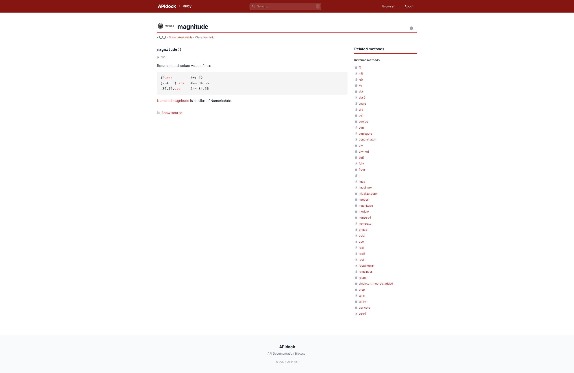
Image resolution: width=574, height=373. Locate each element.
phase (363, 229)
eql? (361, 157)
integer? (364, 199)
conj (361, 127)
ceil (361, 115)
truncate (364, 307)
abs (169, 78)
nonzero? (365, 217)
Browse (388, 6)
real (361, 247)
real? (362, 253)
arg (361, 109)
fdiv (361, 163)
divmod (364, 151)
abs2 (362, 97)
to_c (362, 295)
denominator (367, 139)
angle (362, 103)
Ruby (187, 6)
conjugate (365, 133)
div (361, 145)
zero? (362, 313)
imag (362, 181)
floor (362, 169)
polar (362, 235)
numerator (366, 223)
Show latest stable (181, 37)
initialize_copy (368, 193)
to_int (362, 301)
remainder (365, 271)
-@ (361, 79)
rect (361, 259)
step (362, 289)
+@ (361, 73)
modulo (364, 211)
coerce (363, 121)
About (408, 6)
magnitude (366, 205)
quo (361, 241)
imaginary (365, 187)
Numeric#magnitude (173, 101)
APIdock (167, 6)
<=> (361, 85)
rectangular (366, 265)
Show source (171, 113)
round (363, 277)
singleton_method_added (376, 283)
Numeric (208, 37)
